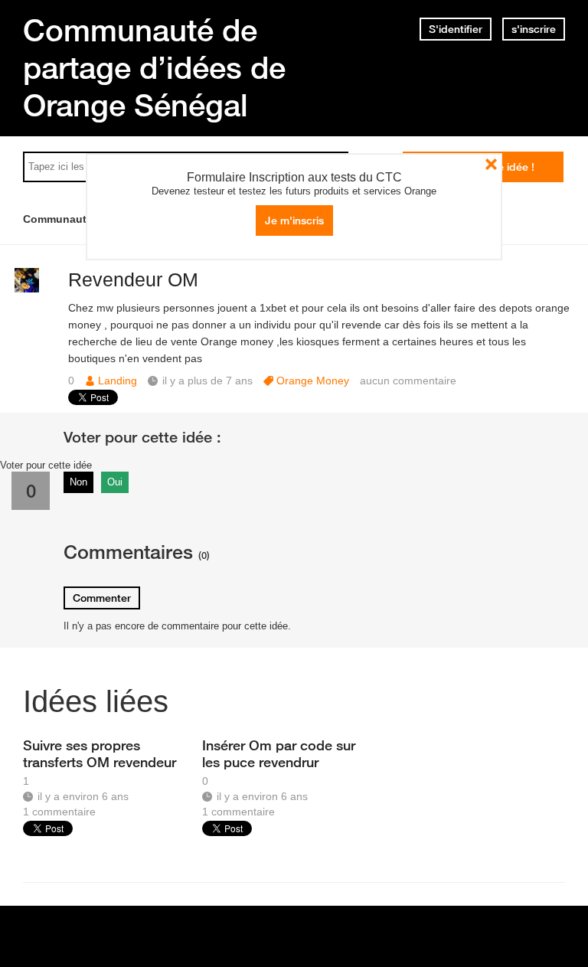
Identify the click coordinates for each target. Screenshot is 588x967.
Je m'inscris (294, 220)
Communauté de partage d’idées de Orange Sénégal (154, 67)
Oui (114, 482)
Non (78, 482)
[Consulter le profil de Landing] (27, 289)
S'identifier (455, 29)
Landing (117, 380)
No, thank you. (491, 164)
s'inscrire (533, 29)
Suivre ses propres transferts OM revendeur (99, 753)
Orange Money (312, 380)
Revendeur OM (133, 279)
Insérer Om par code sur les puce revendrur (278, 753)
